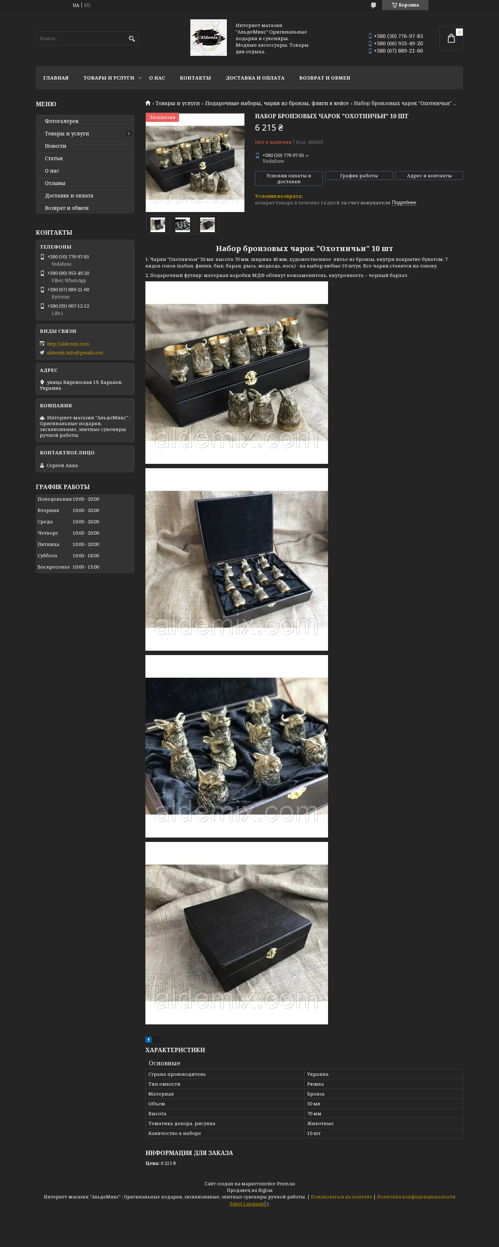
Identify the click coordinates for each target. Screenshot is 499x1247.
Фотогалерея (62, 121)
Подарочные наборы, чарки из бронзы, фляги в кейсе (277, 103)
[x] (156, 1041)
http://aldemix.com (68, 344)
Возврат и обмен (324, 77)
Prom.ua (286, 1184)
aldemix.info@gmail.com (75, 352)
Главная (56, 77)
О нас (157, 77)
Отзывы (55, 183)
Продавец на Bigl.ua (250, 1190)
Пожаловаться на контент (341, 1197)
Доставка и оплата (255, 77)
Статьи (54, 158)
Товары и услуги (108, 77)
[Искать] (131, 38)
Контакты (195, 77)
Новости (55, 146)
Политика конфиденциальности (416, 1197)
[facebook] (148, 1041)
